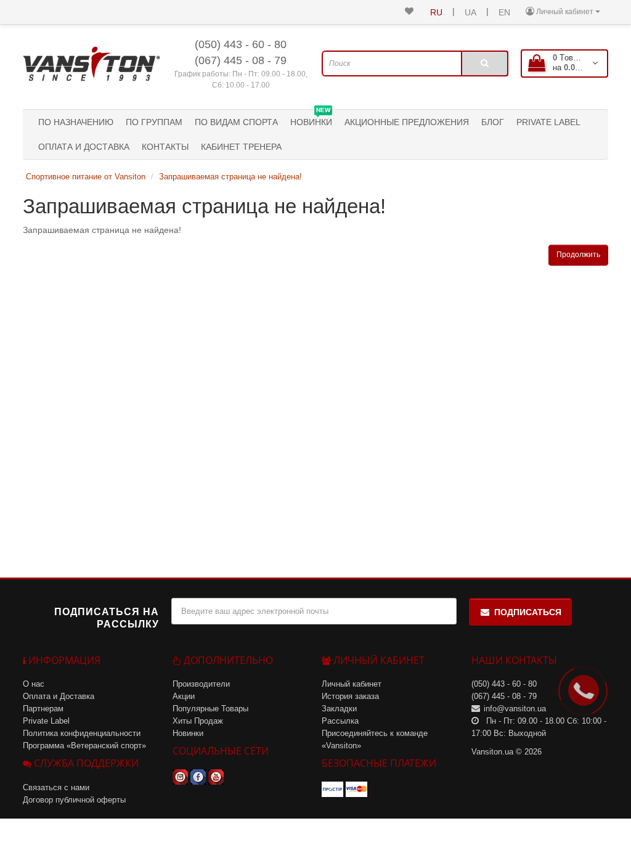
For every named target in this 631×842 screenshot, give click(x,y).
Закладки (339, 708)
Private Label (548, 122)
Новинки (311, 118)
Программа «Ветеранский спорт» (84, 745)
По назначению (75, 122)
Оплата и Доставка (83, 147)
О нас (33, 684)
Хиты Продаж (198, 721)
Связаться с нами (56, 787)
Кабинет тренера (241, 147)
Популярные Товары (210, 708)
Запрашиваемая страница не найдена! (230, 176)
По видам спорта (236, 122)
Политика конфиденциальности (81, 733)
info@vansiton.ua (515, 708)
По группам (154, 122)
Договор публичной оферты (74, 799)
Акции (184, 696)
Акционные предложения (406, 122)
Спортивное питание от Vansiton (85, 176)
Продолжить (578, 254)
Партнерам (43, 708)
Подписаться (527, 612)
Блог (492, 122)
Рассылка (340, 721)
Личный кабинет (351, 684)
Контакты (165, 147)
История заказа (350, 696)
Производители (201, 684)
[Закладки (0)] (409, 11)
